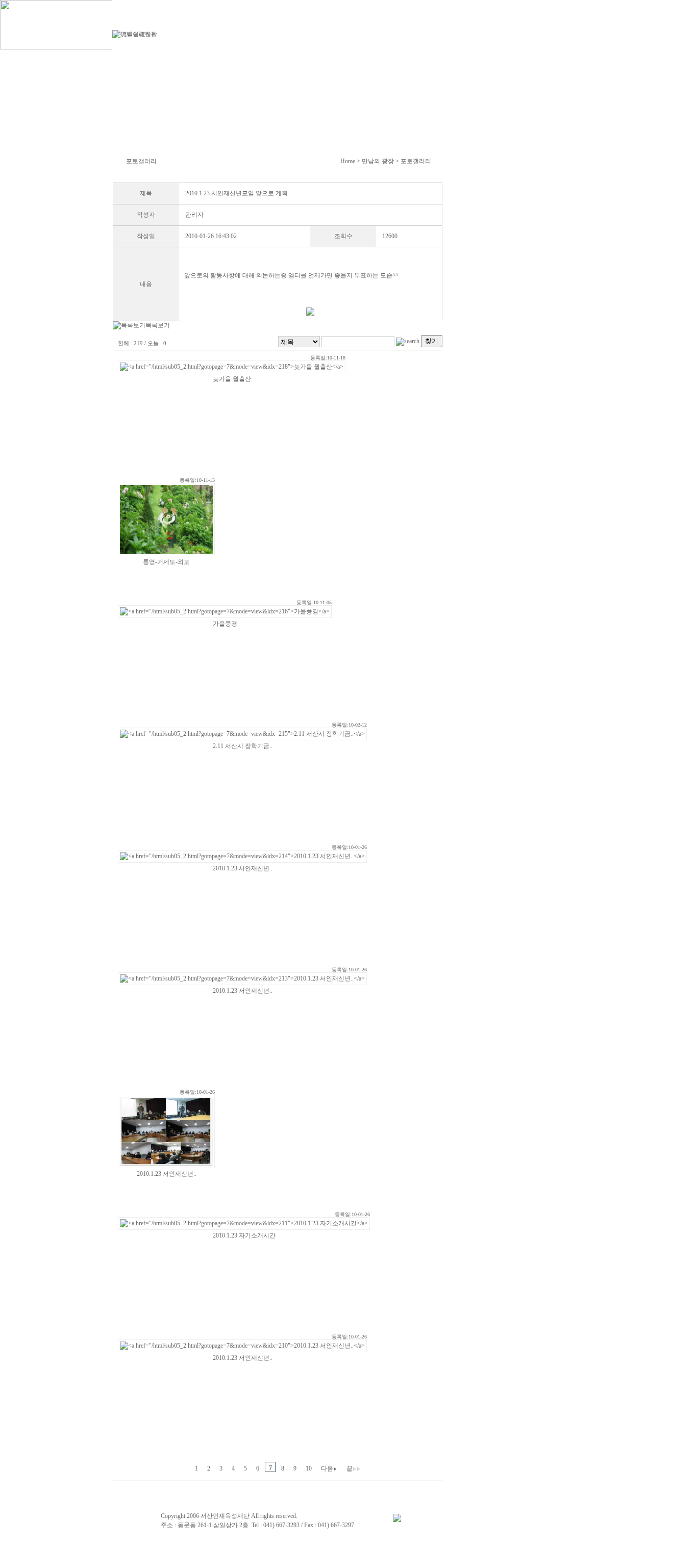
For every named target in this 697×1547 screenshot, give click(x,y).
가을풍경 (225, 623)
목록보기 (157, 325)
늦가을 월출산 (232, 378)
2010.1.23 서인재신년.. (242, 868)
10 (309, 1468)
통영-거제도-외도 (166, 561)
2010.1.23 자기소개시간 (244, 1235)
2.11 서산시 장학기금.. (242, 746)
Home (347, 161)
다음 (329, 1468)
